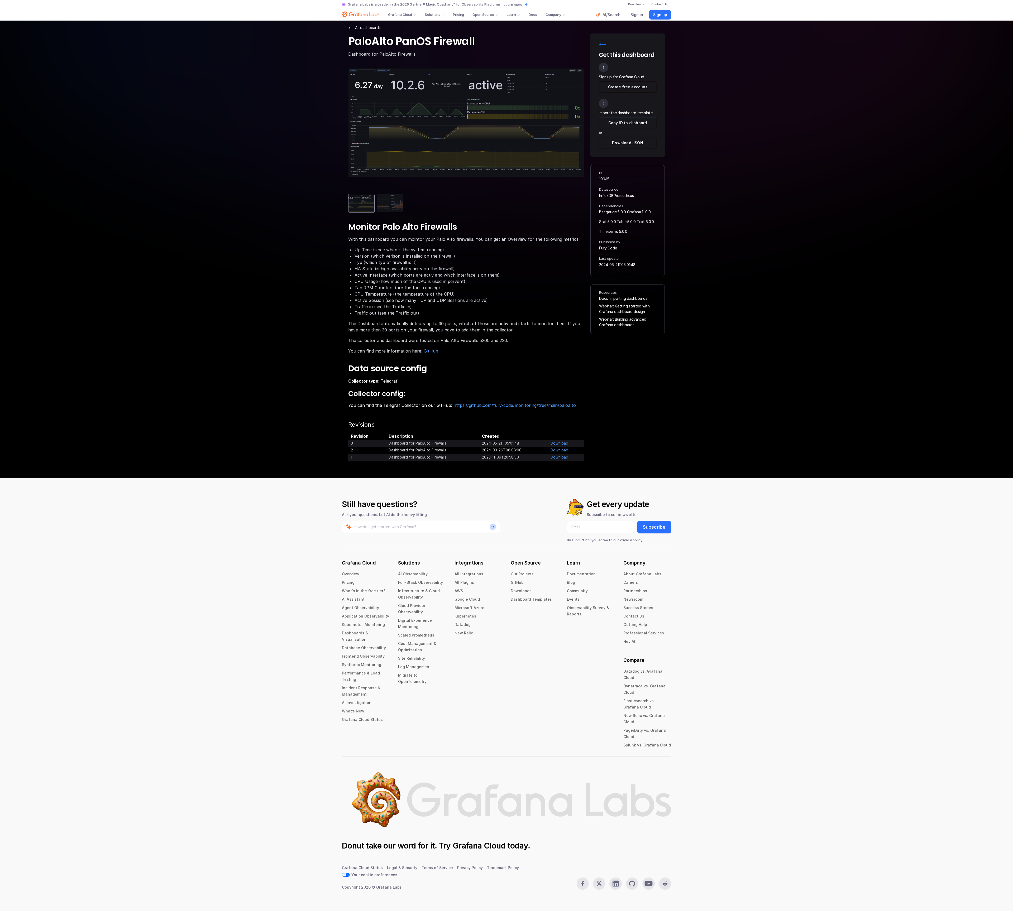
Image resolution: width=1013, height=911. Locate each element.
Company (553, 14)
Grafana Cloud (400, 14)
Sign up (660, 14)
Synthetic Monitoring (361, 664)
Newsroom (633, 599)
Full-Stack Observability (420, 582)
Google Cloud (467, 599)
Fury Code (608, 248)
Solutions (432, 14)
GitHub (431, 351)
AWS (459, 591)
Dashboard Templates (531, 599)
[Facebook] (583, 883)
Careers (630, 582)
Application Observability (365, 616)
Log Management (414, 666)
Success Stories (638, 607)
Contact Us (633, 616)
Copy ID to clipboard (627, 122)
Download (559, 443)
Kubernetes (465, 616)
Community (577, 591)
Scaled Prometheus (416, 635)
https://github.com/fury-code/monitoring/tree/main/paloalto (514, 405)
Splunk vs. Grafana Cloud (647, 745)
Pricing (458, 14)
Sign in (636, 14)
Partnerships (635, 591)
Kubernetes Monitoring (363, 624)
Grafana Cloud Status (362, 719)
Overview (350, 574)
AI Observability (413, 574)
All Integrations (469, 574)
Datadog (463, 624)
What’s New (353, 711)
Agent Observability (360, 607)
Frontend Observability (363, 656)
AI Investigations (358, 702)
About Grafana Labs (642, 574)
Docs (533, 14)
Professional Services (643, 633)
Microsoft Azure (469, 607)
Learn (511, 14)
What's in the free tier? (363, 591)
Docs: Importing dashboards (623, 298)
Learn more (513, 4)
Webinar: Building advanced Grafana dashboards (622, 322)
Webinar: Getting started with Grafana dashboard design (624, 309)
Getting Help (635, 624)
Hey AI (629, 641)
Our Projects (522, 574)
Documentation (581, 574)
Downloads (521, 591)
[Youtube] (648, 883)
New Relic (464, 633)
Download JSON (627, 143)
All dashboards (368, 27)
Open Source (483, 14)
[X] (599, 883)
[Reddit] (665, 883)
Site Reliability (411, 658)
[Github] (632, 883)
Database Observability (364, 647)
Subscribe (654, 527)
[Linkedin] (615, 883)
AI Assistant (353, 599)
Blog (571, 582)
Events (573, 599)
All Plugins (464, 582)
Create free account (627, 87)
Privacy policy (631, 540)
